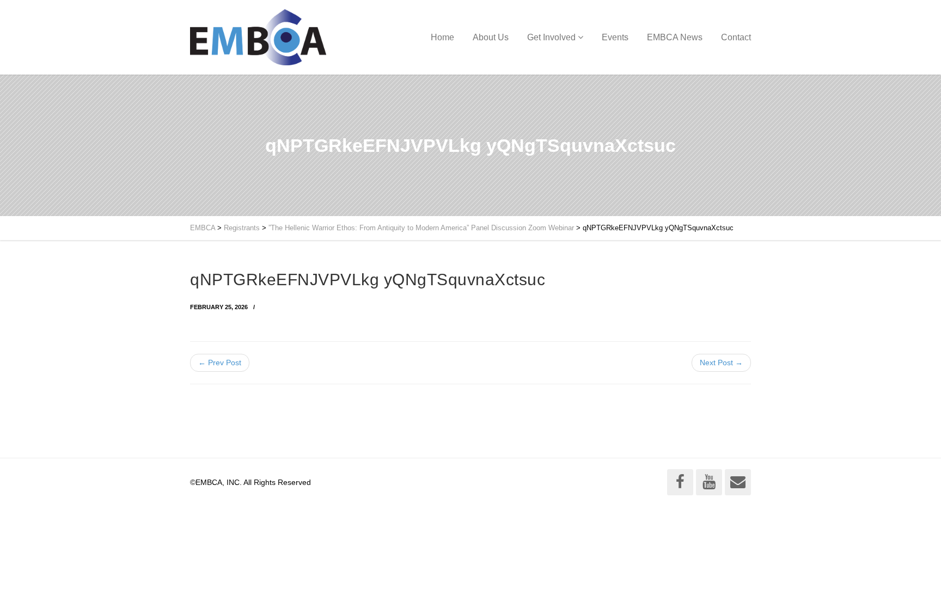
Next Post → (721, 362)
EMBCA (202, 228)
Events (615, 37)
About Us (491, 37)
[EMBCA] (258, 37)
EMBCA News (674, 37)
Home (442, 37)
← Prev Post (219, 362)
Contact (736, 37)
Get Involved (551, 37)
